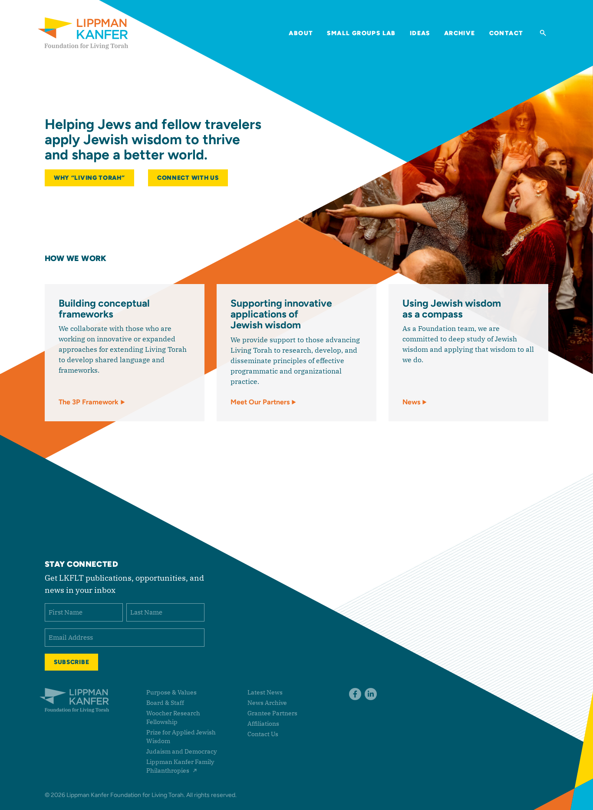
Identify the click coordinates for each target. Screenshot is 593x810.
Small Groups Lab (361, 33)
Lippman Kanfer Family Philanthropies (180, 766)
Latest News (265, 692)
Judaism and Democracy (181, 751)
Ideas (420, 33)
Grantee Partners (272, 713)
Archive (459, 33)
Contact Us (262, 734)
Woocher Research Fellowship (173, 717)
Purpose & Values (171, 692)
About (301, 33)
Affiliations (263, 723)
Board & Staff (165, 703)
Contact (506, 33)
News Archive (267, 703)
